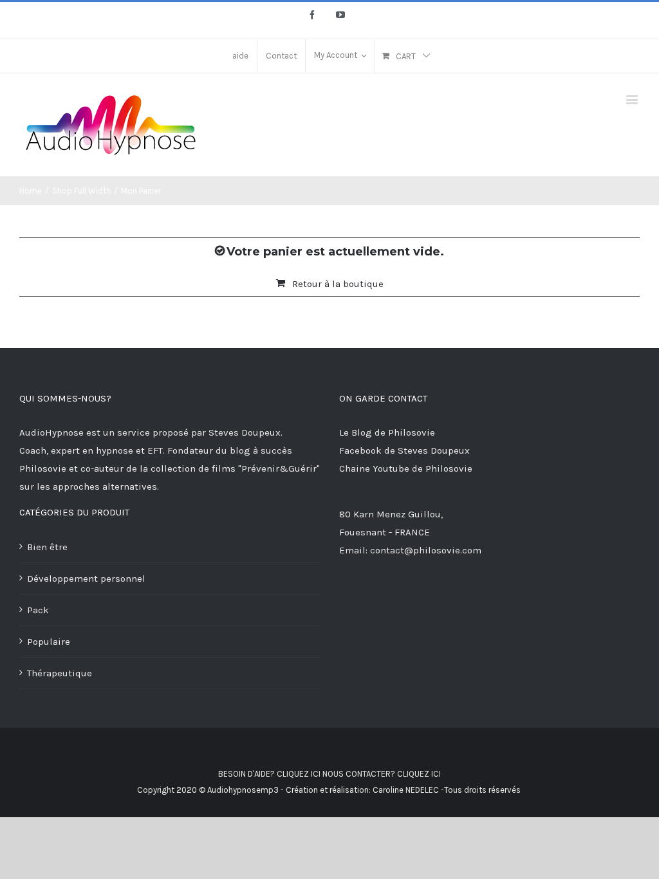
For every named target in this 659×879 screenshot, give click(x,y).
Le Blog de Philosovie (387, 432)
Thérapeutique (59, 673)
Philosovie (44, 468)
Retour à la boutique (338, 284)
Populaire (48, 641)
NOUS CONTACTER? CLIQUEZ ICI (381, 774)
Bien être (47, 547)
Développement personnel (86, 578)
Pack (38, 610)
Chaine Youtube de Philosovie (405, 468)
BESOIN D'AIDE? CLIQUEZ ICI (269, 774)
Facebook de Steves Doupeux (404, 450)
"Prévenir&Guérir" (279, 468)
